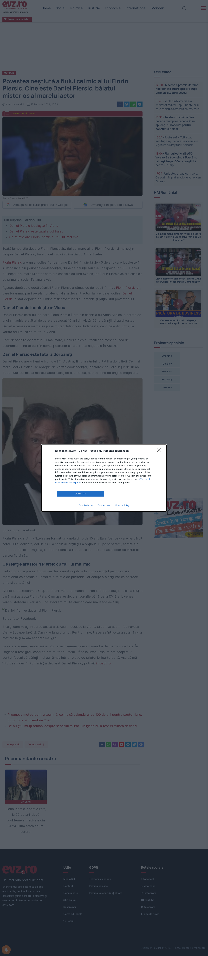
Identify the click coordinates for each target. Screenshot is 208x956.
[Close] (160, 451)
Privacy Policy (122, 505)
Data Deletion (86, 505)
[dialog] (104, 478)
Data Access (104, 505)
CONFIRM (81, 493)
